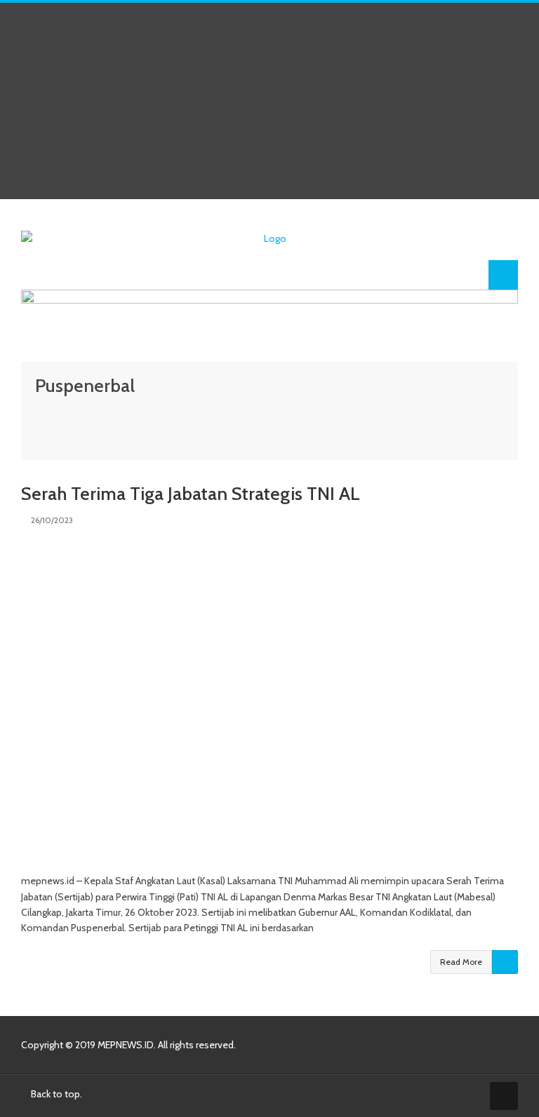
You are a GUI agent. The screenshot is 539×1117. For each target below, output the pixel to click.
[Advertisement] (269, 101)
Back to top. (55, 1094)
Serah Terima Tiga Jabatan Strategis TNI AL (190, 493)
